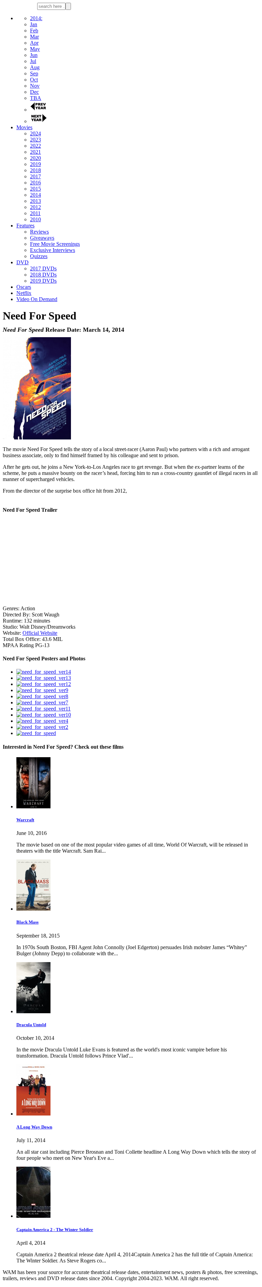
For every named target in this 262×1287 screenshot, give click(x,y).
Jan (33, 24)
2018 (35, 170)
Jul (33, 61)
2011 (35, 213)
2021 (35, 152)
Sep (34, 73)
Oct (34, 80)
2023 (35, 140)
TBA (35, 98)
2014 (35, 195)
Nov (35, 86)
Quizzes (38, 256)
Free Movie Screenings (55, 244)
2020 (35, 158)
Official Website (40, 633)
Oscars (23, 287)
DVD (22, 262)
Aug (35, 67)
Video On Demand (36, 299)
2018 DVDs (43, 275)
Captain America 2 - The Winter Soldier (54, 1229)
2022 (35, 146)
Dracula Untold (31, 1024)
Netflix (23, 293)
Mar (34, 37)
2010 (35, 219)
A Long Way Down (34, 1126)
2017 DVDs (43, 268)
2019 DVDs (43, 281)
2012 (35, 207)
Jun (34, 55)
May (35, 49)
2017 (35, 176)
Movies (24, 127)
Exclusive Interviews (52, 250)
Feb (34, 30)
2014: (36, 18)
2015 (35, 189)
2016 (35, 182)
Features (25, 225)
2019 (35, 164)
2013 (35, 201)
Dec (34, 92)
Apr (34, 43)
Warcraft (25, 819)
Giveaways (42, 238)
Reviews (39, 232)
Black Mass (27, 922)
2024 (35, 133)
